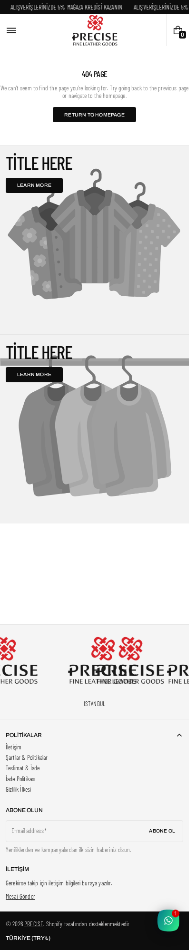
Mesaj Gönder (20, 896)
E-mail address (27, 830)
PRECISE (33, 924)
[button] (11, 30)
